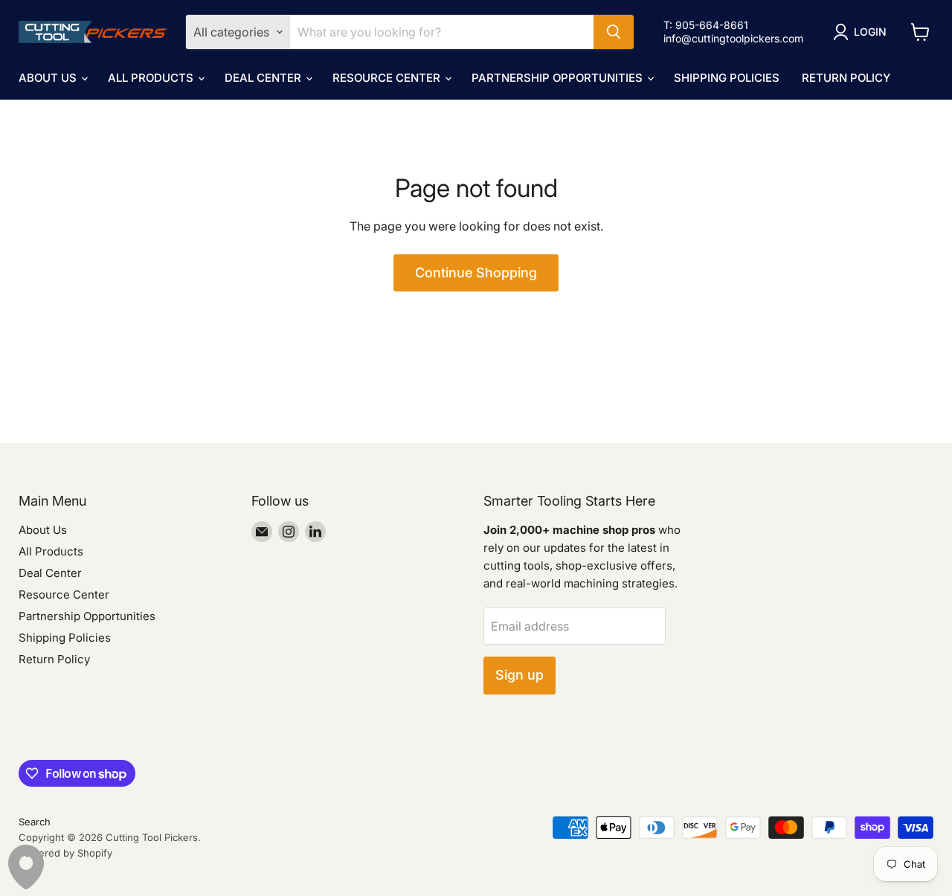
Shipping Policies (726, 78)
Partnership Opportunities (559, 78)
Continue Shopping (476, 272)
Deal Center (264, 78)
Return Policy (846, 78)
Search (35, 822)
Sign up (519, 675)
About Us (49, 78)
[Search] (614, 32)
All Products (152, 78)
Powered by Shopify (65, 853)
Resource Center (387, 78)
